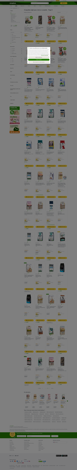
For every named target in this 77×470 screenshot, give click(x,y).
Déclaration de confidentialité (44, 55)
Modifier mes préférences (38, 57)
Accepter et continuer (39, 59)
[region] (38, 55)
